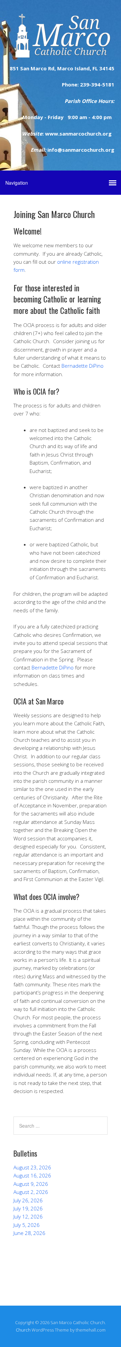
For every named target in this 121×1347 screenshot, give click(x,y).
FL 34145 (102, 68)
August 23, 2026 (32, 1167)
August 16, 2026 (32, 1175)
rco (42, 68)
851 (14, 68)
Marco (64, 68)
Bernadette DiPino (83, 365)
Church (23, 1330)
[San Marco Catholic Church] (60, 51)
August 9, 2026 (30, 1183)
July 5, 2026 (26, 1225)
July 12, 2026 (28, 1216)
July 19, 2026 (28, 1208)
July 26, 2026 (28, 1200)
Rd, (51, 68)
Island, (82, 68)
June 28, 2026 (29, 1233)
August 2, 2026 (30, 1192)
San (24, 68)
